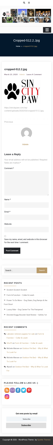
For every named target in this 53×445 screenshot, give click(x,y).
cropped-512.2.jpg (15, 69)
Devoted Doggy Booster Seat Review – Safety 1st (27, 315)
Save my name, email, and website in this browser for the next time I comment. (25, 241)
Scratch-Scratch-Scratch (17, 290)
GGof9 (9, 343)
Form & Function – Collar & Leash (20, 295)
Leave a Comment (34, 74)
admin (22, 74)
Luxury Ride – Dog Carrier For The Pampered (25, 309)
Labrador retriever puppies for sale (21, 334)
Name (7, 199)
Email (7, 212)
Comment (9, 168)
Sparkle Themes (43, 440)
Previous (8, 122)
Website (8, 224)
